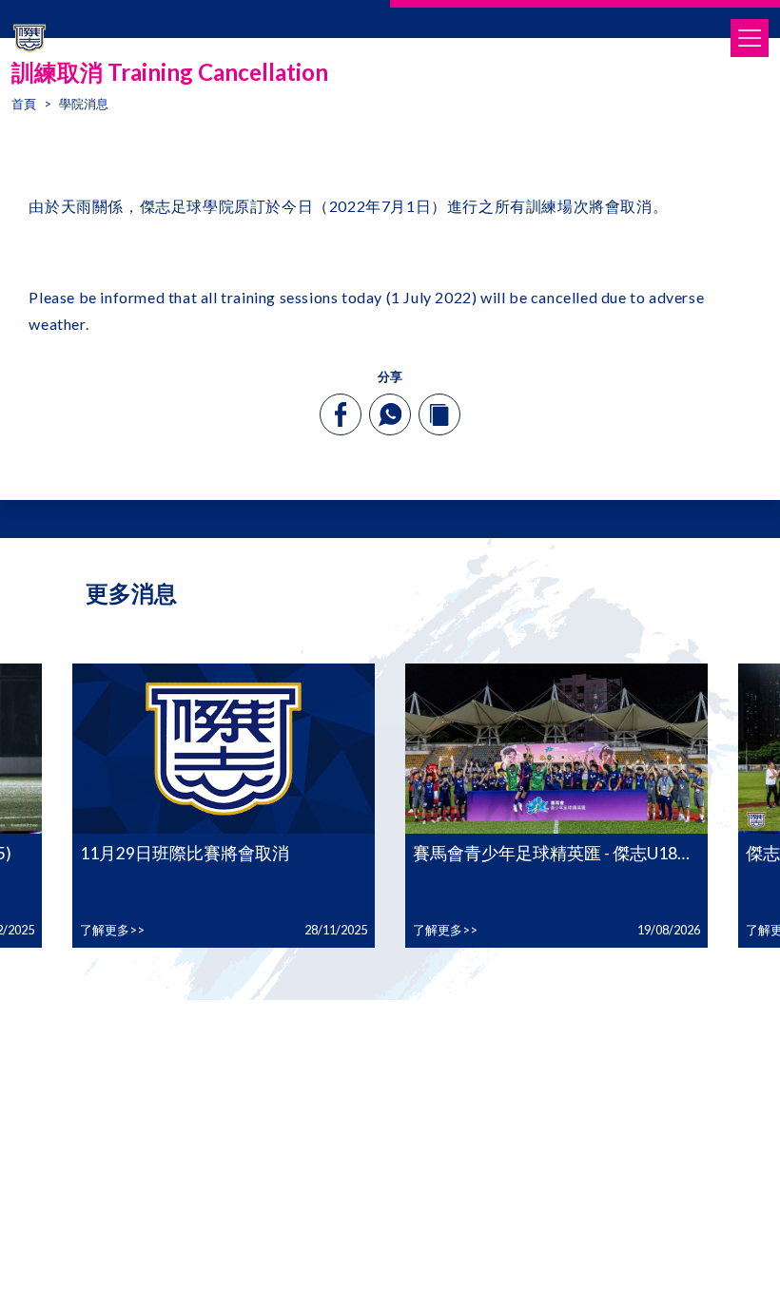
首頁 (23, 103)
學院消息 (83, 103)
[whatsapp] (390, 414)
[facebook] (341, 414)
